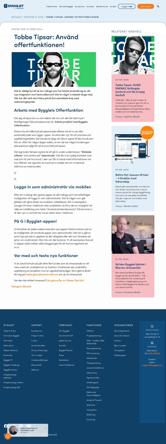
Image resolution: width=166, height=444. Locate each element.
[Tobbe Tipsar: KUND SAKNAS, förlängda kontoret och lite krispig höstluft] (133, 55)
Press (61, 355)
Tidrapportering (94, 363)
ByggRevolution (10, 369)
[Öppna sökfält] (158, 6)
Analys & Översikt (94, 400)
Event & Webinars (66, 364)
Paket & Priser (52, 6)
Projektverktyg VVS (12, 387)
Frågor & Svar (37, 335)
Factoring (91, 419)
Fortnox (117, 340)
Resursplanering (94, 348)
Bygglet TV (8, 360)
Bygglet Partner (66, 350)
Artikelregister (93, 382)
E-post (34, 340)
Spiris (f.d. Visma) (121, 335)
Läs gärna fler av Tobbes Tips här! (65, 280)
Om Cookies (36, 355)
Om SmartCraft (66, 335)
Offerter (90, 330)
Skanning (91, 404)
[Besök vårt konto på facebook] (6, 426)
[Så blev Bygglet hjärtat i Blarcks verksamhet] (133, 234)
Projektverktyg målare (13, 382)
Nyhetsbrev (64, 360)
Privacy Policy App (39, 350)
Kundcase (8, 355)
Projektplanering (94, 335)
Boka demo (146, 6)
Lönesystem (92, 409)
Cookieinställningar (39, 360)
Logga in (125, 6)
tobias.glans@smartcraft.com (41, 274)
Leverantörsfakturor (95, 367)
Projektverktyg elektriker (10, 376)
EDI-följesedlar (93, 387)
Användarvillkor (38, 345)
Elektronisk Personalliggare (93, 394)
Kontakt (113, 6)
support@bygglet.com (152, 365)
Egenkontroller (93, 377)
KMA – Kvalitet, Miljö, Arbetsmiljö (96, 342)
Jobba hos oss (65, 340)
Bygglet (17, 17)
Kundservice (80, 6)
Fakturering (92, 372)
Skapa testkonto (11, 350)
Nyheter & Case (102, 6)
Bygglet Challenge (11, 364)
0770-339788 (154, 353)
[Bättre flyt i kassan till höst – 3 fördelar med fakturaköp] (133, 145)
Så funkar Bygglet (66, 6)
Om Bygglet (64, 330)
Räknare (35, 369)
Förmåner (90, 6)
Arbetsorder (92, 358)
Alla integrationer (121, 330)
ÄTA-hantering (93, 353)
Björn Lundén (120, 345)
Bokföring (91, 414)
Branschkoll (36, 364)
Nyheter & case (34, 17)
